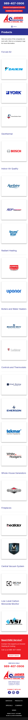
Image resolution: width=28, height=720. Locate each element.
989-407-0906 (14, 650)
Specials (9, 705)
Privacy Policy (11, 713)
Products (18, 701)
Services (9, 701)
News (14, 710)
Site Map (18, 713)
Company (18, 705)
